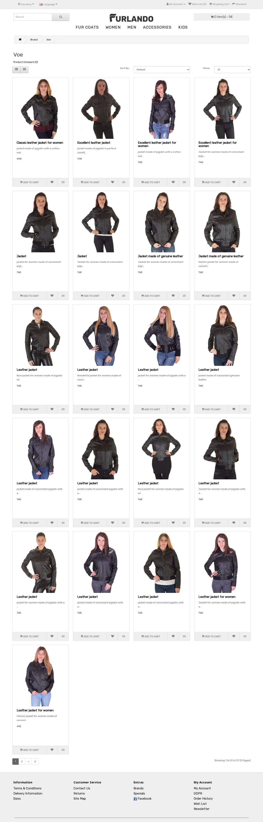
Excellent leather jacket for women (157, 144)
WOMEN (113, 27)
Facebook (144, 798)
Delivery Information (27, 793)
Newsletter (201, 809)
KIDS (183, 27)
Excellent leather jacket (93, 143)
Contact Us (82, 788)
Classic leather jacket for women (40, 143)
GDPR (198, 793)
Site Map (80, 798)
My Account (202, 788)
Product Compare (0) (25, 62)
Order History (203, 798)
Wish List (200, 804)
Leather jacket (27, 370)
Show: (206, 68)
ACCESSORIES (157, 27)
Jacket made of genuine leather (160, 256)
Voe (48, 39)
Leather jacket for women (216, 597)
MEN (131, 27)
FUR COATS (87, 27)
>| (35, 761)
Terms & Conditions (27, 788)
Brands (139, 788)
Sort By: (124, 68)
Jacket (21, 256)
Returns (79, 793)
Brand (34, 39)
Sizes (17, 798)
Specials (139, 793)
